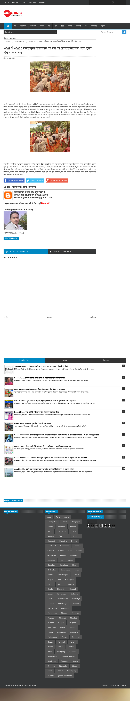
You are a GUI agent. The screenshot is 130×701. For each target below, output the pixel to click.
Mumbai (73, 618)
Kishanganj (61, 594)
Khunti (50, 594)
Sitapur (74, 666)
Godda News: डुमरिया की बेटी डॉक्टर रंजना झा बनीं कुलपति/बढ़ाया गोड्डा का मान (39, 378)
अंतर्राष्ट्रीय (23, 26)
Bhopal (50, 527)
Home (7, 41)
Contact (23, 2)
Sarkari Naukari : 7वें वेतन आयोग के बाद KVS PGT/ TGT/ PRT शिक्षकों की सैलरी (41, 366)
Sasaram (64, 661)
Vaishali (50, 676)
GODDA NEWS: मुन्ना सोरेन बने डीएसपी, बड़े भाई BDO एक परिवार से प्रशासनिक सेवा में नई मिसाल (45, 401)
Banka (64, 522)
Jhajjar (50, 579)
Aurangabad (52, 522)
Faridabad (51, 546)
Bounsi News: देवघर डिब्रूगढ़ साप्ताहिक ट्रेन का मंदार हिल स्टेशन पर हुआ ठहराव (39, 389)
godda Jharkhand (65, 676)
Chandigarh (61, 531)
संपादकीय (94, 26)
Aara (49, 517)
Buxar (49, 531)
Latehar (50, 603)
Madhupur (65, 608)
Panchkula (61, 632)
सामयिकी (78, 26)
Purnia (64, 637)
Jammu (50, 575)
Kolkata (50, 599)
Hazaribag (64, 565)
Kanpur (61, 584)
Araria (66, 517)
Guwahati (51, 560)
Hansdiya (51, 565)
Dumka (74, 541)
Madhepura (52, 608)
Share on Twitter (37, 180)
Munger (50, 623)
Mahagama (52, 613)
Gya (61, 560)
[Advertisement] (83, 13)
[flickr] (107, 2)
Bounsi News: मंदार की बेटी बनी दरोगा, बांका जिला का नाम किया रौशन (36, 412)
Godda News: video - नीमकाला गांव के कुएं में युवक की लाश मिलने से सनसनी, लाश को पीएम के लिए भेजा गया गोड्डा (50, 458)
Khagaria (60, 589)
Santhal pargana (68, 656)
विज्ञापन (103, 26)
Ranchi (72, 642)
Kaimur (50, 584)
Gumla (63, 555)
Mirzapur (51, 618)
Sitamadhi (63, 666)
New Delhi (51, 627)
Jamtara (76, 575)
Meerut (64, 613)
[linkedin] (118, 2)
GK (86, 26)
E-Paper (42, 2)
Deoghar (76, 536)
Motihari (62, 618)
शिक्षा (62, 26)
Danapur (50, 536)
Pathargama (52, 637)
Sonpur (60, 671)
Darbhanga (63, 536)
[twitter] (97, 2)
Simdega (51, 666)
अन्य (56, 26)
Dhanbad (51, 541)
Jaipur (77, 570)
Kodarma (74, 594)
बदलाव (42, 26)
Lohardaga (62, 603)
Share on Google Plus (59, 180)
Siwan (49, 671)
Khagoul (72, 589)
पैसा (49, 26)
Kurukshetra (63, 599)
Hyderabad (51, 570)
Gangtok (77, 546)
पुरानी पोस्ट (93, 317)
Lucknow (75, 603)
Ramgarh (61, 642)
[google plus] (123, 2)
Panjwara (74, 632)
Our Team (32, 2)
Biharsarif (61, 527)
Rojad (49, 652)
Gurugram (74, 555)
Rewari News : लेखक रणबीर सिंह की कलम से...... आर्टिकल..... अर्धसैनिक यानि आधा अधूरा (43, 446)
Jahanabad (65, 570)
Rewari (50, 647)
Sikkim (75, 661)
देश (15, 26)
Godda (79, 551)
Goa (70, 551)
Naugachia (73, 623)
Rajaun (50, 642)
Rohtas (71, 647)
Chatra (73, 531)
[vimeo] (102, 2)
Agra (58, 517)
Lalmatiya (76, 599)
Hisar (74, 565)
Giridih (61, 551)
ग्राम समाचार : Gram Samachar (26, 685)
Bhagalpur (76, 522)
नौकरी (70, 26)
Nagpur (61, 623)
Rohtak (60, 647)
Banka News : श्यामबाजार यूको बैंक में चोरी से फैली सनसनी (32, 423)
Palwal (50, 632)
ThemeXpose (121, 685)
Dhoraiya (63, 541)
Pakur (62, 627)
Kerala (50, 589)
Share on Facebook (16, 180)
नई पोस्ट (6, 317)
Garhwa (50, 551)
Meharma (75, 613)
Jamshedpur (63, 575)
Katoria (71, 584)
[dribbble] (113, 2)
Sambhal (72, 652)
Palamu (72, 627)
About (7, 2)
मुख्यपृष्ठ (49, 317)
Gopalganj (51, 555)
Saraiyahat (51, 661)
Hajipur (70, 560)
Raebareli (75, 637)
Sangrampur (52, 656)
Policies (15, 2)
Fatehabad (64, 546)
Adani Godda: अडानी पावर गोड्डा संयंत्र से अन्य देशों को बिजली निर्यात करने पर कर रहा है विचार (44, 469)
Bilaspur (73, 527)
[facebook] (91, 2)
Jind (59, 579)
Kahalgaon (69, 579)
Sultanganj (71, 671)
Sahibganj (61, 652)
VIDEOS (33, 26)
